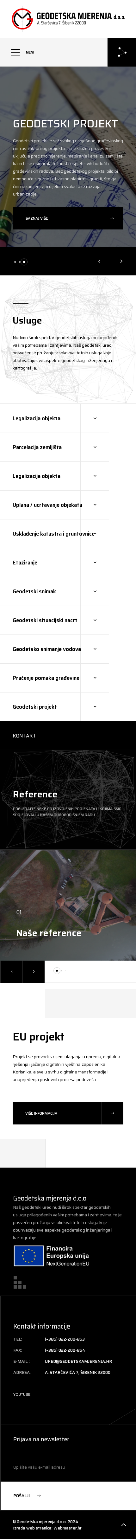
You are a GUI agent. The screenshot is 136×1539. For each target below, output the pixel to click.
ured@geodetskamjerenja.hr (78, 1361)
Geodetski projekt (65, 123)
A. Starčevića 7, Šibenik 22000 (77, 1372)
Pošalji (22, 1495)
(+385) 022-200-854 (65, 1350)
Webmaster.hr (67, 1528)
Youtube (21, 1394)
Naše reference (49, 933)
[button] (15, 262)
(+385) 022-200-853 (65, 1339)
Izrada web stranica (32, 1528)
